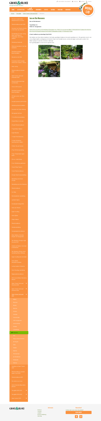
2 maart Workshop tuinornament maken (17, 141)
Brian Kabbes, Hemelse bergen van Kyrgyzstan (18, 235)
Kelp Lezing (15, 66)
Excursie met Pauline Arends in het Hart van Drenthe (19, 29)
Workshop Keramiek (17, 42)
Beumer (15, 302)
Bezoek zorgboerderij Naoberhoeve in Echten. (18, 19)
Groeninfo (38, 10)
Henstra (15, 314)
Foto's (46, 10)
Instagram (80, 416)
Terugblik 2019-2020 (17, 394)
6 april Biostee (15, 132)
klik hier (79, 412)
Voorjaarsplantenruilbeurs (18, 231)
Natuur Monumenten (18, 338)
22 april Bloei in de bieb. (18, 121)
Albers (14, 299)
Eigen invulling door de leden (19, 257)
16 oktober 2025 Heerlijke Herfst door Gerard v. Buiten (19, 61)
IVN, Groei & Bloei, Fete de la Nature (19, 278)
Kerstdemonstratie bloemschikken (16, 52)
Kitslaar (15, 326)
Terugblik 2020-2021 (17, 390)
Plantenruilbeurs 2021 (17, 377)
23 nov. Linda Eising (17, 159)
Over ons (60, 10)
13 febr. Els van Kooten (17, 146)
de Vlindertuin (16, 356)
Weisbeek (15, 359)
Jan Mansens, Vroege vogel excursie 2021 (19, 241)
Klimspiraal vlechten (17, 113)
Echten (15, 311)
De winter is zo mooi (17, 381)
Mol (14, 335)
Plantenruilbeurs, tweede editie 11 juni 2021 (18, 372)
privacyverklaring (42, 414)
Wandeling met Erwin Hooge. (17, 179)
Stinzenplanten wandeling (18, 196)
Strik (14, 344)
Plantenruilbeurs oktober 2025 (18, 71)
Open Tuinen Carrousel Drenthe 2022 (17, 289)
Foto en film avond (17, 86)
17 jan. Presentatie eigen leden (18, 154)
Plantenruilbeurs (16, 188)
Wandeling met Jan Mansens (19, 184)
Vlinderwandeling (16, 227)
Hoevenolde (16, 317)
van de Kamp (16, 323)
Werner (15, 363)
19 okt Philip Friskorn (17, 167)
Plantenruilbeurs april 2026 (18, 24)
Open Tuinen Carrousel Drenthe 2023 (17, 284)
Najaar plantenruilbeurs (18, 274)
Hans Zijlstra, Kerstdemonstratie (16, 261)
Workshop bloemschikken (18, 105)
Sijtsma (15, 350)
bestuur (40, 410)
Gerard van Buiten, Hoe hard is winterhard (19, 246)
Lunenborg (16, 329)
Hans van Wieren (16, 207)
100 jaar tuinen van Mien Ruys (18, 96)
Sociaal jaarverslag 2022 (18, 203)
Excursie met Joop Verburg (19, 109)
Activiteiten (20, 10)
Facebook (76, 416)
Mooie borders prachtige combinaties (18, 82)
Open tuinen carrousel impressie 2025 (17, 76)
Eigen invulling (15, 211)
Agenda (53, 10)
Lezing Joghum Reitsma (18, 266)
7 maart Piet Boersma (17, 136)
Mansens (15, 332)
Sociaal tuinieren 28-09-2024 (19, 101)
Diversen (68, 10)
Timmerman (16, 353)
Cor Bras (14, 192)
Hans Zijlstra (15, 215)
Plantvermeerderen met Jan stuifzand (19, 47)
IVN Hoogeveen (17, 320)
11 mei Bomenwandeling (18, 117)
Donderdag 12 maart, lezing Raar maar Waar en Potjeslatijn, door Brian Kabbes (19, 36)
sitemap (40, 416)
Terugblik (30, 10)
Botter (15, 305)
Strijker (15, 347)
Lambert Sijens (15, 200)
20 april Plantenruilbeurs (18, 125)
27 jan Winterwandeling (18, 150)
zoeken (39, 413)
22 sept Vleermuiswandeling (19, 175)
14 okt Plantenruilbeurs (18, 171)
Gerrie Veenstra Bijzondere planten (18, 385)
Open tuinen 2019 (16, 398)
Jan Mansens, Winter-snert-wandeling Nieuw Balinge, (19, 252)
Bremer (15, 308)
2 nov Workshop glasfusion (19, 163)
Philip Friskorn (15, 219)
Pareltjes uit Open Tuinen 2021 (18, 367)
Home (13, 10)
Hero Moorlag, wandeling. (18, 270)
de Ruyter (15, 341)
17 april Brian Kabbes (17, 129)
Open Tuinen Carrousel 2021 (30, 13)
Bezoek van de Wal (17, 57)
